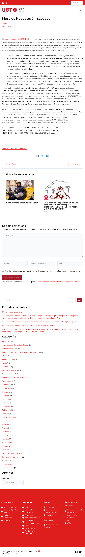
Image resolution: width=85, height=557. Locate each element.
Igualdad (5, 395)
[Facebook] (3, 3)
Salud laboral (7, 442)
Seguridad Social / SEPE (11, 453)
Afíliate (4, 356)
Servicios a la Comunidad (11, 457)
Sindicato (5, 460)
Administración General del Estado (15, 345)
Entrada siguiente (75, 164)
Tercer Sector (7, 464)
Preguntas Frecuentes (10, 417)
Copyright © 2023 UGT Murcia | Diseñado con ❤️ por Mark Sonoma (21, 552)
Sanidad (5, 446)
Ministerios (6, 406)
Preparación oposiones (11, 421)
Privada (5, 428)
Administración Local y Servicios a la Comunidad (20, 352)
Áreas (4, 363)
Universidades (7, 468)
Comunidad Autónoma (10, 370)
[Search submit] (79, 300)
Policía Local (7, 410)
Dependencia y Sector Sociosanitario (16, 377)
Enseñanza (6, 385)
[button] (77, 3)
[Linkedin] (47, 156)
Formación (6, 388)
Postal (4, 23)
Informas (5, 399)
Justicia (5, 403)
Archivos (5, 479)
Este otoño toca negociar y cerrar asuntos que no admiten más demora (29, 325)
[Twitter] (7, 3)
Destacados (6, 381)
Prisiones (5, 424)
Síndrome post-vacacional (12, 312)
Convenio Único (8, 374)
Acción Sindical (8, 341)
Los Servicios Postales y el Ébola (22, 203)
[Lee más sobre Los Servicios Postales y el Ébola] (20, 190)
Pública (5, 435)
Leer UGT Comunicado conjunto (14, 149)
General (5, 392)
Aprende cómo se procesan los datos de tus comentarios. (57, 282)
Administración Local (10, 349)
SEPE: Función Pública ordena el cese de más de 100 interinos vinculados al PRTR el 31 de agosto (39, 322)
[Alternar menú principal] (80, 10)
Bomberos (6, 367)
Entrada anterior (9, 164)
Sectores (5, 450)
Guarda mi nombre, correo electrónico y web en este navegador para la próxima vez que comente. (42, 271)
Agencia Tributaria (8, 359)
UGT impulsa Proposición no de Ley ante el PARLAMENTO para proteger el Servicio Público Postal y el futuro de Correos (61, 206)
